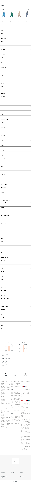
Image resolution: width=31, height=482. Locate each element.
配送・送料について (3, 472)
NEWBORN (2, 230)
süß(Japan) (4, 3)
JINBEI (2, 284)
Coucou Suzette (3, 70)
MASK (2, 325)
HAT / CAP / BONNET (4, 287)
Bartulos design (3, 44)
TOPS (2, 268)
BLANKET (2, 265)
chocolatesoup (3, 59)
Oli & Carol (2, 163)
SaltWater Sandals (3, 187)
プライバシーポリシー (3, 477)
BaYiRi (2, 46)
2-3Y (1, 244)
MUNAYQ (2, 152)
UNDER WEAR (3, 282)
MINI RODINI (3, 143)
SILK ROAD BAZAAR (4, 190)
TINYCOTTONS (3, 207)
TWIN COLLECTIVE (4, 210)
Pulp (1, 179)
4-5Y (1, 246)
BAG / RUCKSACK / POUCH (5, 298)
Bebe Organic (3, 49)
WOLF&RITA (3, 218)
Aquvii (2, 33)
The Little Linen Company (5, 205)
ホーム (1, 3)
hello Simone (3, 98)
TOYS (1, 314)
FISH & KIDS (3, 83)
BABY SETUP (3, 260)
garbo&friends (3, 88)
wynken (2, 220)
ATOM (13, 472)
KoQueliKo (2, 111)
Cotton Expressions (4, 67)
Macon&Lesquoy (3, 124)
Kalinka (2, 106)
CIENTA (2, 62)
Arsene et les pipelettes (4, 35)
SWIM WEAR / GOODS (4, 306)
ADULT (2, 238)
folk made (2, 86)
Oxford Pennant (3, 171)
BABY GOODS (3, 263)
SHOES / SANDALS (4, 292)
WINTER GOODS (3, 303)
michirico (2, 132)
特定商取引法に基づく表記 (4, 476)
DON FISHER (3, 72)
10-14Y (2, 254)
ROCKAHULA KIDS (4, 184)
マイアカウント (22, 471)
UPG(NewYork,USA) (4, 212)
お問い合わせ (22, 476)
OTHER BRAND (3, 223)
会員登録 (21, 472)
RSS (11, 472)
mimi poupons (3, 137)
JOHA (2, 104)
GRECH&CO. (3, 93)
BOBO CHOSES (3, 52)
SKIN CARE (2, 320)
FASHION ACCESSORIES (5, 301)
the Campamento (3, 202)
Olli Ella (2, 166)
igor (1, 101)
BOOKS (2, 322)
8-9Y (1, 252)
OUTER (2, 276)
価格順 (25, 9)
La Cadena (2, 114)
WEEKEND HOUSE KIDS (5, 215)
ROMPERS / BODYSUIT (4, 257)
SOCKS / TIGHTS (3, 290)
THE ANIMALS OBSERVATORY (5, 200)
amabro (2, 30)
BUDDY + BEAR (3, 54)
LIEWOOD (2, 122)
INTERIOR (2, 311)
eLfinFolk (2, 78)
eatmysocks (2, 75)
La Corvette (2, 116)
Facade (2, 80)
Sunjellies (2, 195)
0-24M (2, 241)
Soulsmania (2, 192)
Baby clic (2, 41)
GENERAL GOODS (4, 317)
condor (2, 64)
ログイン (21, 473)
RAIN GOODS (3, 295)
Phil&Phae (2, 177)
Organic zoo (2, 169)
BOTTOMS (2, 271)
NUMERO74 (3, 158)
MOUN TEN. (3, 150)
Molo (1, 147)
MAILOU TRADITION (4, 130)
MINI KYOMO (3, 140)
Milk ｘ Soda (3, 135)
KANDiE (2, 109)
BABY (2, 233)
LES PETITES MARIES (4, 119)
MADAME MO (3, 127)
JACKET (2, 279)
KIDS (1, 235)
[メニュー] (30, 1)
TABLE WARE (3, 309)
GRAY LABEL (3, 91)
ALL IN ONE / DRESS (4, 273)
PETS (2, 328)
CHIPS (2, 57)
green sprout (3, 96)
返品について (2, 473)
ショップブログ (12, 471)
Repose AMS (3, 182)
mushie (2, 155)
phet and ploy (3, 174)
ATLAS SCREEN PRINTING (5, 38)
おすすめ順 (22, 9)
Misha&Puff (2, 145)
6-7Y (1, 249)
